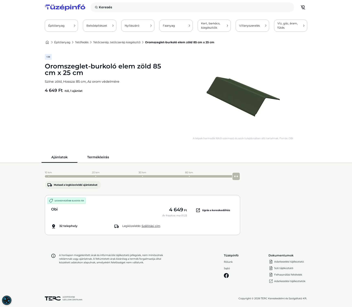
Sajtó (227, 268)
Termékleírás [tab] (98, 157)
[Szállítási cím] (303, 7)
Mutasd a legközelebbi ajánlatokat (75, 184)
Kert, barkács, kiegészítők (210, 25)
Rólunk (228, 261)
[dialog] (6, 300)
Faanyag (169, 25)
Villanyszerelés (249, 25)
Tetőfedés (82, 42)
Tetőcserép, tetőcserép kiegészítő (117, 42)
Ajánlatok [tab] (59, 157)
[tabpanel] (176, 202)
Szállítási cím (151, 226)
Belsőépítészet (96, 25)
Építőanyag (56, 25)
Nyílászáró (132, 25)
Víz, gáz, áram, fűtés (287, 25)
